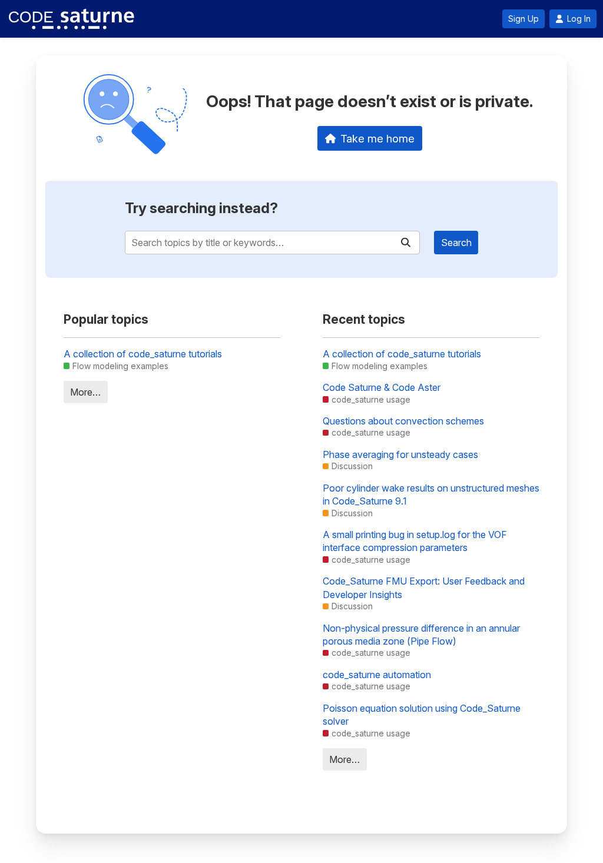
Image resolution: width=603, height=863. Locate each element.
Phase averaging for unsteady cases (400, 454)
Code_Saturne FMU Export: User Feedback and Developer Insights (424, 587)
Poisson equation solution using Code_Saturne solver (422, 714)
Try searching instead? (201, 208)
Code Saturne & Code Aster (381, 387)
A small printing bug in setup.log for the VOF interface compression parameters (415, 541)
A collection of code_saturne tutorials (143, 354)
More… (85, 392)
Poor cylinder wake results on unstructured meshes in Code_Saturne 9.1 (431, 494)
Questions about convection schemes (403, 421)
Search (456, 242)
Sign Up (523, 19)
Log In (579, 19)
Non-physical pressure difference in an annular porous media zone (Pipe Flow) (421, 634)
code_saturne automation (377, 675)
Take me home (377, 138)
